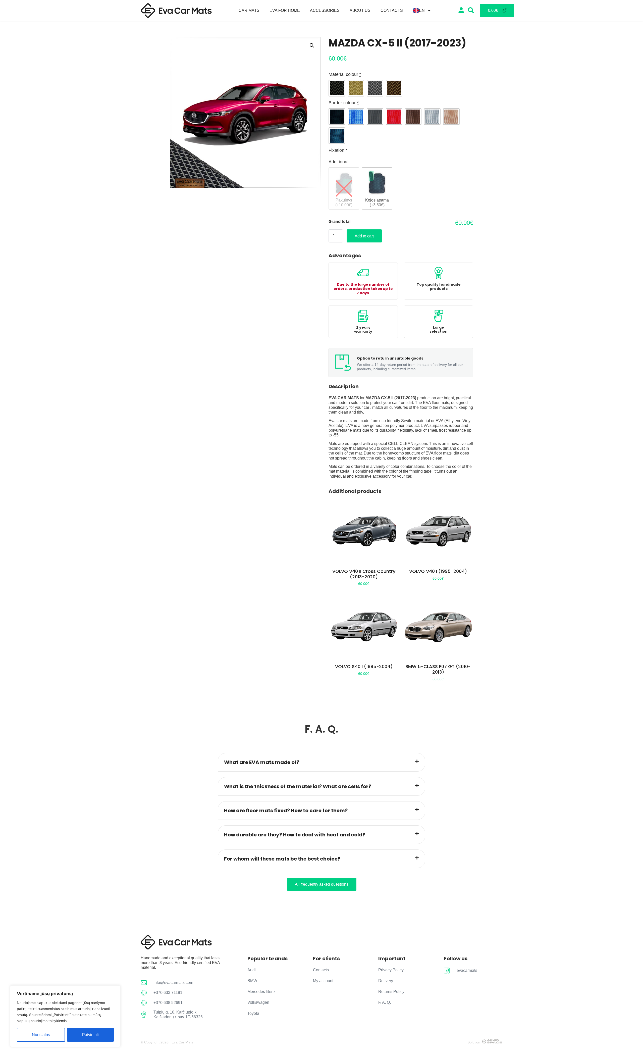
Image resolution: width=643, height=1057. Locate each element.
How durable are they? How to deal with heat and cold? (294, 834)
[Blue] (356, 117)
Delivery (385, 981)
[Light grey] (432, 117)
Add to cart (364, 236)
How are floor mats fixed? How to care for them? (286, 810)
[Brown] (394, 88)
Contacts (392, 10)
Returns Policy (391, 991)
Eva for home (285, 10)
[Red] (394, 117)
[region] (65, 1016)
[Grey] (375, 88)
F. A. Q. (384, 1002)
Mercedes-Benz (261, 991)
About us (360, 10)
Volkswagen (258, 1002)
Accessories (325, 10)
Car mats (249, 10)
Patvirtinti (90, 1035)
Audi (251, 970)
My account (323, 981)
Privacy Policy (391, 970)
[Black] (337, 88)
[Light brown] (451, 117)
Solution (473, 1042)
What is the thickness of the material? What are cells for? (297, 786)
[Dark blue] (337, 136)
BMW (252, 981)
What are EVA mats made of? (261, 762)
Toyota (253, 1013)
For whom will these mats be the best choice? (282, 858)
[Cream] (356, 88)
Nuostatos (41, 1035)
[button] (311, 45)
